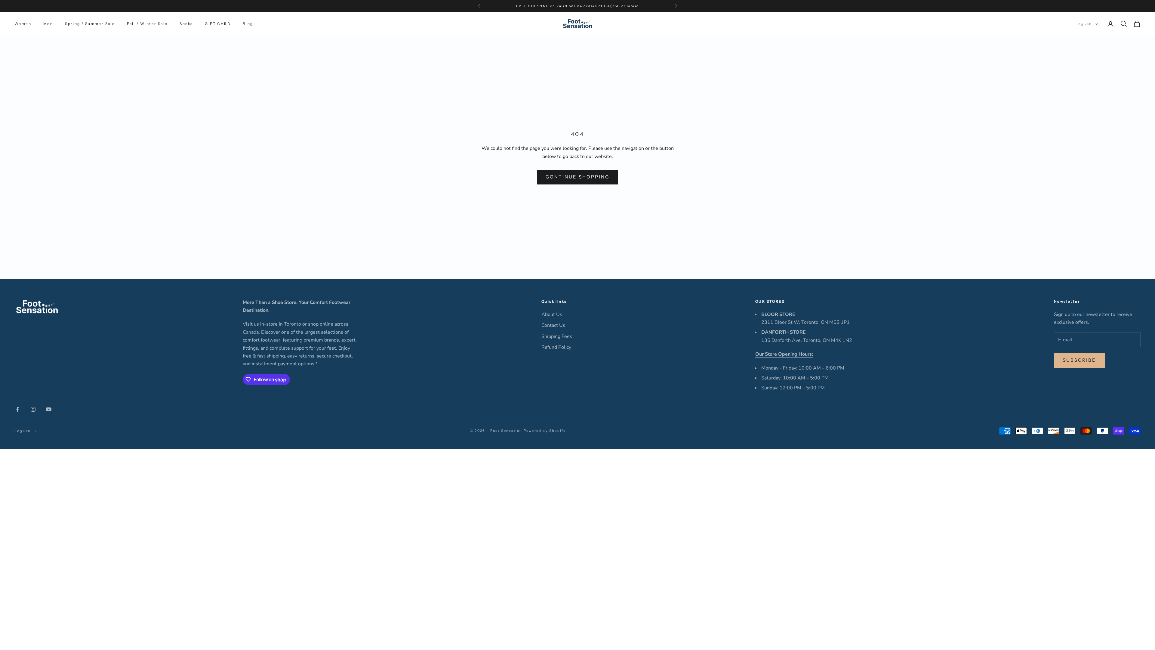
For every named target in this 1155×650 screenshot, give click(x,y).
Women (22, 23)
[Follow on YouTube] (49, 409)
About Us (551, 314)
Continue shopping (577, 177)
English (1084, 24)
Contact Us (553, 325)
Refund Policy (556, 347)
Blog (248, 23)
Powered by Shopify (545, 431)
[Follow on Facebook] (17, 409)
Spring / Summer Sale (90, 23)
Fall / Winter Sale (147, 23)
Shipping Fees (556, 336)
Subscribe (1079, 360)
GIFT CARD (218, 23)
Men (48, 23)
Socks (186, 23)
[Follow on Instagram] (33, 409)
